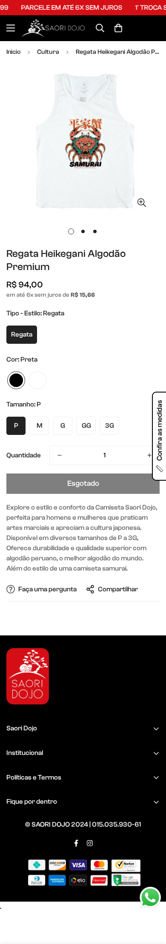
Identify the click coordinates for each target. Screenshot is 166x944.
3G (109, 425)
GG (86, 425)
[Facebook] (76, 843)
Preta (16, 380)
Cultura (48, 52)
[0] (118, 28)
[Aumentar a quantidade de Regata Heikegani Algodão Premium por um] (149, 455)
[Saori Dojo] (53, 28)
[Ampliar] (141, 202)
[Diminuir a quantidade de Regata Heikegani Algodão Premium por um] (59, 455)
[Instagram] (89, 843)
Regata (21, 334)
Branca (37, 380)
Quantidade (23, 455)
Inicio (13, 52)
